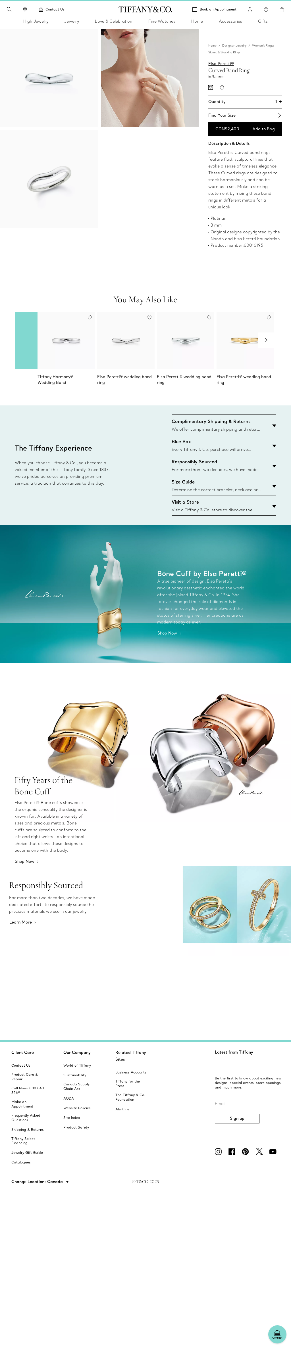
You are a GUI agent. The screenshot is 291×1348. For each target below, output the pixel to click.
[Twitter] (260, 1151)
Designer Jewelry (234, 45)
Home (212, 45)
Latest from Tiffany (234, 1052)
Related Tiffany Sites (130, 1056)
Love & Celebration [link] (113, 21)
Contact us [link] (55, 9)
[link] (25, 9)
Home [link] (197, 21)
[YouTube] (273, 1151)
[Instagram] (219, 1151)
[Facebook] (233, 1151)
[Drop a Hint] (210, 87)
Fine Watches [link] (161, 21)
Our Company (77, 1052)
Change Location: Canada (37, 1181)
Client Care (22, 1052)
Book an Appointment (218, 9)
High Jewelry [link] (35, 21)
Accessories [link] (230, 21)
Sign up (237, 1118)
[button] (9, 9)
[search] (9, 9)
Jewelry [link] (71, 21)
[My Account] (250, 9)
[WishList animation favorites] (266, 9)
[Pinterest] (246, 1151)
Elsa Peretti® (221, 63)
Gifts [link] (263, 21)
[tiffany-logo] (145, 9)
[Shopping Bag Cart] (282, 9)
